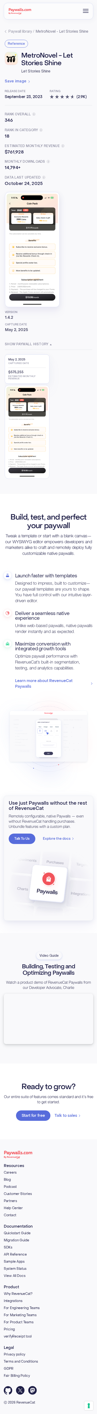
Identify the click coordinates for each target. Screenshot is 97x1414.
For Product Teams (18, 1322)
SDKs (8, 1247)
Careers (10, 1172)
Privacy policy (14, 1354)
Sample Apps (14, 1261)
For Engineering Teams (22, 1308)
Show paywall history (26, 344)
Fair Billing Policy (17, 1376)
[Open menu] (85, 11)
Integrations (13, 1301)
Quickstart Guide (17, 1233)
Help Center (13, 1208)
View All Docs (14, 1276)
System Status (15, 1268)
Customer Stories (18, 1194)
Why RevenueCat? (18, 1294)
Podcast (10, 1187)
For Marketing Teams (20, 1315)
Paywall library (20, 31)
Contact (10, 1215)
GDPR (8, 1368)
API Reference (15, 1254)
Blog (7, 1179)
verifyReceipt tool (18, 1336)
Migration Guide (16, 1240)
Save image (15, 81)
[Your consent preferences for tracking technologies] (88, 1405)
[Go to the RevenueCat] (20, 11)
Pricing (9, 1329)
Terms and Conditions (21, 1361)
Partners (10, 1201)
